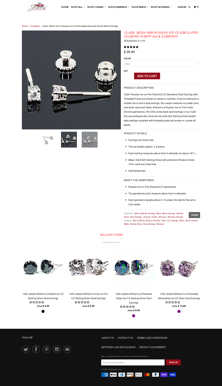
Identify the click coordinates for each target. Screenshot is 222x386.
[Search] (189, 7)
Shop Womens (160, 6)
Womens (162, 216)
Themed (146, 216)
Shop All (77, 6)
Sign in (182, 6)
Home (65, 6)
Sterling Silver (136, 223)
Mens (158, 213)
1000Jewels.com (115, 369)
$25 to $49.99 (141, 213)
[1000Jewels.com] (37, 6)
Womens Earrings (175, 216)
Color (127, 58)
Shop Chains (95, 6)
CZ (168, 220)
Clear (163, 220)
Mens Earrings (168, 213)
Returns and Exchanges (118, 347)
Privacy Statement (152, 347)
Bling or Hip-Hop (153, 220)
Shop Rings (139, 6)
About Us (107, 338)
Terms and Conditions (152, 338)
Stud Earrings (136, 216)
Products (35, 25)
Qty (126, 70)
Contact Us (125, 338)
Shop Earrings (118, 6)
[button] (131, 47)
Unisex (154, 216)
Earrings (151, 213)
